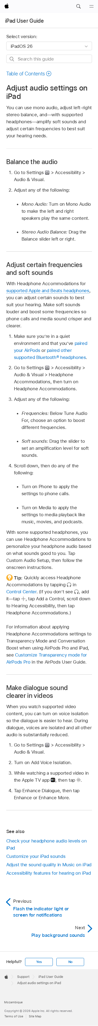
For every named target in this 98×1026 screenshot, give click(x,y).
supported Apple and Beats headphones (47, 290)
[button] (78, 6)
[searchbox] (49, 59)
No (70, 962)
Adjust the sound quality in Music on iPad (48, 864)
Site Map (35, 1016)
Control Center (21, 591)
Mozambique (13, 1002)
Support (23, 977)
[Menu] (91, 6)
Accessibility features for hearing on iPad (48, 873)
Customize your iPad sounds (36, 856)
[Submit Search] (12, 59)
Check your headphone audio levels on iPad (46, 844)
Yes (39, 962)
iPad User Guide (24, 21)
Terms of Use (13, 1016)
